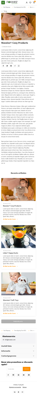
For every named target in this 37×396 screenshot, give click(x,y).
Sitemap (25, 387)
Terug (5, 11)
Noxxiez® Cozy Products (12, 206)
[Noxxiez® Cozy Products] (18, 189)
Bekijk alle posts (18, 321)
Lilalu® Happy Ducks (10, 253)
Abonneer (26, 369)
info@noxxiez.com (10, 340)
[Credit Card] (14, 392)
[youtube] (24, 375)
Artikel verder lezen (9, 219)
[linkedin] (29, 375)
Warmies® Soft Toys (10, 300)
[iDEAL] (18, 392)
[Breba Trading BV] (12, 2)
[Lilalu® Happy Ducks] (18, 236)
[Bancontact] (22, 392)
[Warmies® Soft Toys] (18, 283)
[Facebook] (3, 66)
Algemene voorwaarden (15, 387)
